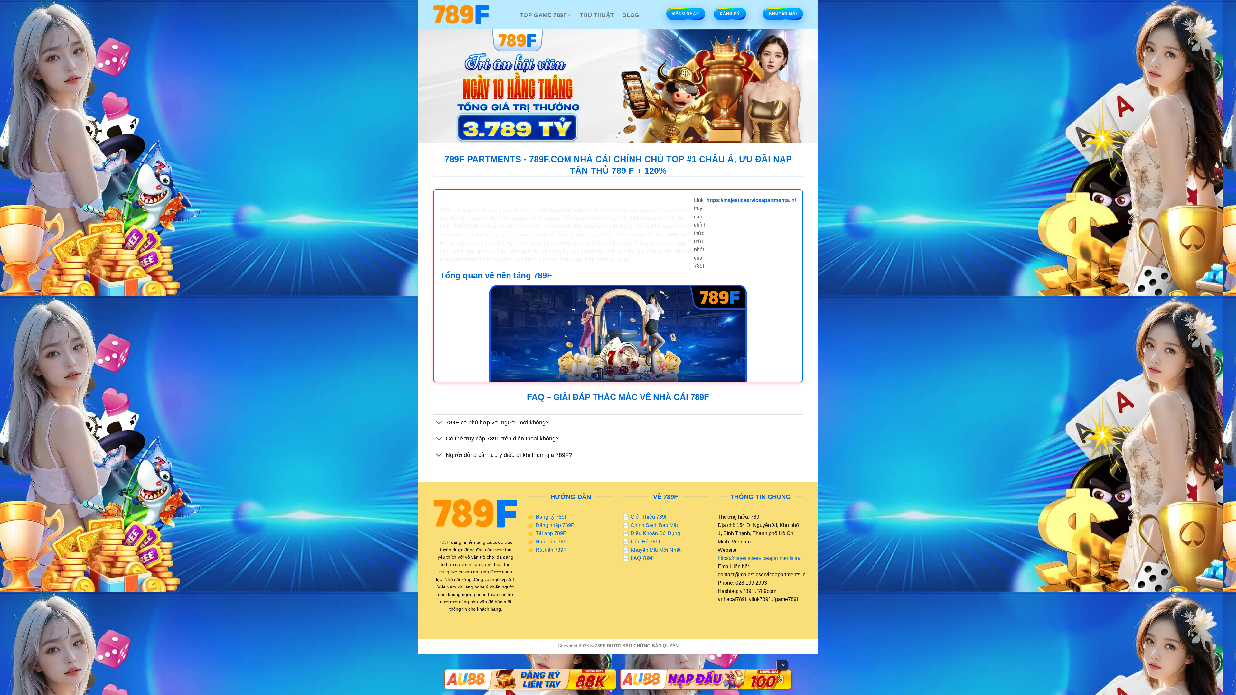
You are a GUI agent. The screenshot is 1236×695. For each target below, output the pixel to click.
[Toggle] (439, 423)
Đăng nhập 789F (555, 525)
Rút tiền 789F (551, 550)
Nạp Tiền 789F (553, 541)
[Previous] (434, 86)
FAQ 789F (642, 558)
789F (444, 542)
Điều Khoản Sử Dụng (655, 533)
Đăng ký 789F (552, 517)
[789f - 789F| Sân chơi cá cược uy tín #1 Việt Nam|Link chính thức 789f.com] (471, 14)
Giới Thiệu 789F (649, 517)
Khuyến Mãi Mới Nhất (655, 550)
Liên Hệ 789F (646, 541)
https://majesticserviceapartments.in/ (759, 558)
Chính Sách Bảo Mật (654, 525)
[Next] (801, 86)
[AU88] (530, 679)
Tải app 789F (551, 533)
